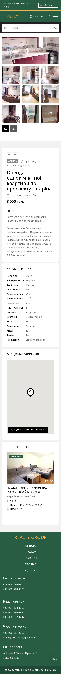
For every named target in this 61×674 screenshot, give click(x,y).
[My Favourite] (48, 16)
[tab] (5, 128)
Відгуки (30, 570)
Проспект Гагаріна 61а (22, 195)
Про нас (30, 564)
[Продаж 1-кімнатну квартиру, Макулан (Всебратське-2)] (30, 468)
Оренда (30, 545)
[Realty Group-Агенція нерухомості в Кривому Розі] (13, 16)
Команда (30, 558)
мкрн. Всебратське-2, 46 (21, 496)
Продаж (30, 551)
